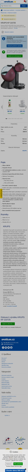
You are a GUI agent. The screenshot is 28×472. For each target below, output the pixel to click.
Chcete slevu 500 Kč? (15, 471)
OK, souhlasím (18, 463)
